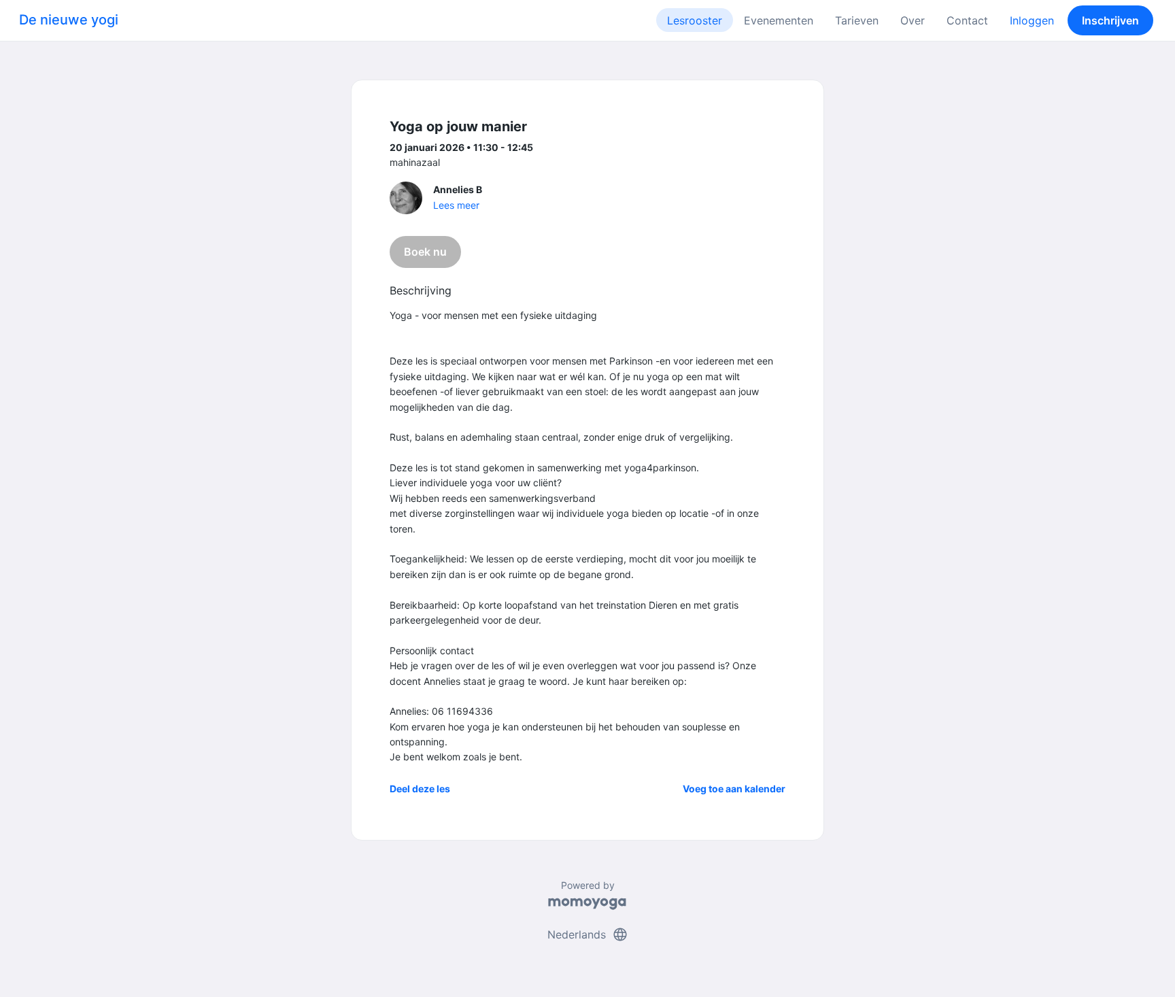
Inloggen (1032, 20)
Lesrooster (694, 20)
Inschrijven (1110, 20)
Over (912, 20)
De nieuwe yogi (68, 20)
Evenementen (778, 20)
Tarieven (857, 20)
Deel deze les (420, 788)
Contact (967, 20)
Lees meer (456, 205)
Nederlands (587, 934)
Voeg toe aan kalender (734, 788)
